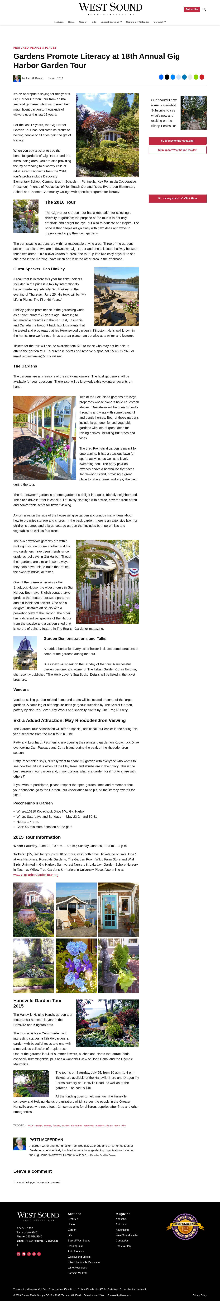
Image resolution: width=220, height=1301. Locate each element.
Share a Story (123, 1246)
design (38, 1125)
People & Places (43, 47)
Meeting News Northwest (135, 1289)
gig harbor (76, 1125)
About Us (121, 1219)
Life (94, 22)
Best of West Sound (79, 1240)
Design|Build (75, 1246)
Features (59, 22)
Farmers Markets (77, 1273)
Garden (83, 22)
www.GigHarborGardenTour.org (35, 875)
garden (65, 1125)
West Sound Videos (79, 1256)
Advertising (122, 1229)
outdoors (100, 1125)
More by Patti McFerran (103, 1155)
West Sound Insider (127, 1235)
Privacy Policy (200, 1295)
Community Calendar (137, 22)
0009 (30, 1125)
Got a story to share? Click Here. (177, 198)
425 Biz (103, 1289)
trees (117, 1125)
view (124, 1125)
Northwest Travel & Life (66, 1289)
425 (40, 1289)
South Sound (48, 1289)
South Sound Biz (115, 1289)
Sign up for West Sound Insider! (177, 150)
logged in (33, 1182)
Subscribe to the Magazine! (177, 140)
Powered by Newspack (119, 1295)
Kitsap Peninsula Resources (84, 1262)
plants (109, 1125)
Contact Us (122, 1240)
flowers (56, 1125)
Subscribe (192, 9)
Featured (21, 47)
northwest (89, 1125)
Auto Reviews (76, 1251)
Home (71, 22)
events (47, 1125)
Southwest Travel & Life (88, 1289)
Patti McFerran (34, 78)
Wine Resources (77, 1267)
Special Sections (110, 22)
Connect (158, 22)
